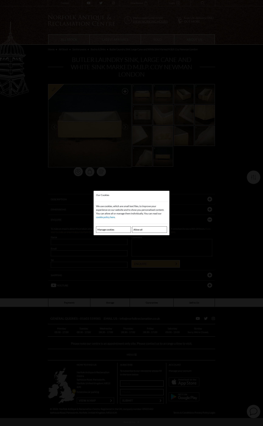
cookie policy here (105, 217)
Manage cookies (105, 229)
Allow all (137, 229)
